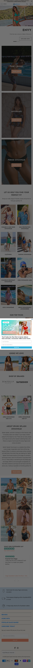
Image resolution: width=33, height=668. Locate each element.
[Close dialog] (32, 319)
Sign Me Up (16, 347)
